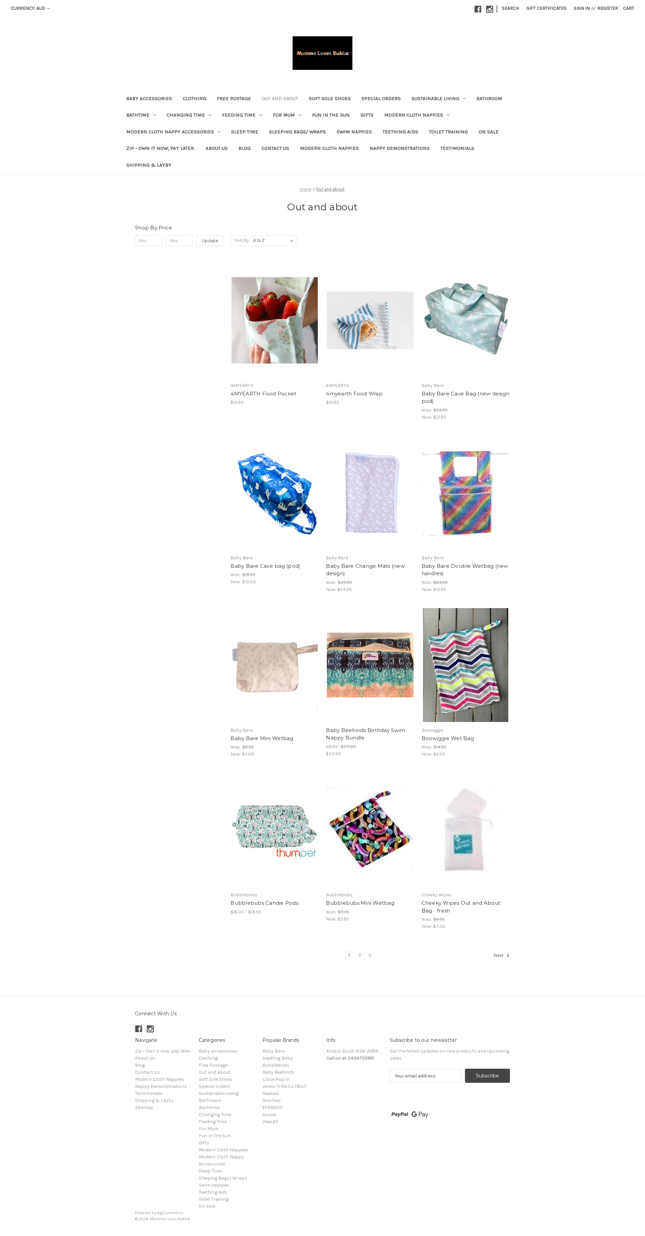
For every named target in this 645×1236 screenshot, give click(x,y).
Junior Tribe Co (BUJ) (284, 1086)
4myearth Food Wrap (354, 393)
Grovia (269, 1114)
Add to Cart (370, 677)
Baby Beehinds (278, 1072)
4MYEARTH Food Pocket (263, 393)
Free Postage (234, 98)
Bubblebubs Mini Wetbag (360, 903)
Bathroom (489, 98)
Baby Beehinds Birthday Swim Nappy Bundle (365, 734)
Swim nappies (354, 132)
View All (270, 1121)
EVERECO (272, 1107)
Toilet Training (448, 132)
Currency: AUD (28, 8)
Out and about (280, 98)
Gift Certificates (546, 8)
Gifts (367, 115)
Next (499, 955)
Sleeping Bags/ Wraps (297, 132)
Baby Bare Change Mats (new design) (365, 570)
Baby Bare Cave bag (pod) (265, 566)
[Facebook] (477, 9)
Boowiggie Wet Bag (448, 738)
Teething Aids (400, 132)
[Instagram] (489, 9)
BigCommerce (170, 1212)
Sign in (582, 8)
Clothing (194, 98)
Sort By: (242, 240)
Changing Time (186, 115)
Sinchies (271, 1100)
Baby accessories (149, 98)
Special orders (381, 98)
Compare (272, 320)
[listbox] (274, 241)
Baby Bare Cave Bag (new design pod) (466, 397)
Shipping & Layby (148, 165)
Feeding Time (239, 115)
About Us (217, 148)
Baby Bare (273, 1051)
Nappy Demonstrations (400, 148)
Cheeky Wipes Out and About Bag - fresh (461, 907)
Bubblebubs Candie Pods (264, 903)
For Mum (284, 115)
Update (210, 240)
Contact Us (275, 148)
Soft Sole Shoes (330, 98)
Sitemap (144, 1107)
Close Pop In (276, 1079)
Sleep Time (244, 132)
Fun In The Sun (331, 115)
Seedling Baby (277, 1058)
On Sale (489, 132)
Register (607, 8)
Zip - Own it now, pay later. (160, 148)
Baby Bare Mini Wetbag (261, 738)
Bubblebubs (275, 1065)
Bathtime (137, 115)
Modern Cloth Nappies (413, 115)
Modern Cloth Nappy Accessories (170, 132)
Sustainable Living (435, 98)
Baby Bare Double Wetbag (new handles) (465, 570)
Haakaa (270, 1093)
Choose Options (275, 332)
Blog (245, 148)
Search (510, 8)
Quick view (269, 308)
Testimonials (457, 148)
